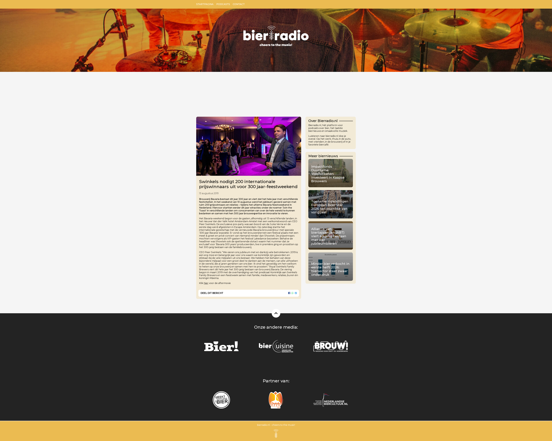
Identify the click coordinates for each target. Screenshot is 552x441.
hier (206, 283)
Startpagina (204, 4)
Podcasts (223, 4)
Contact (239, 4)
